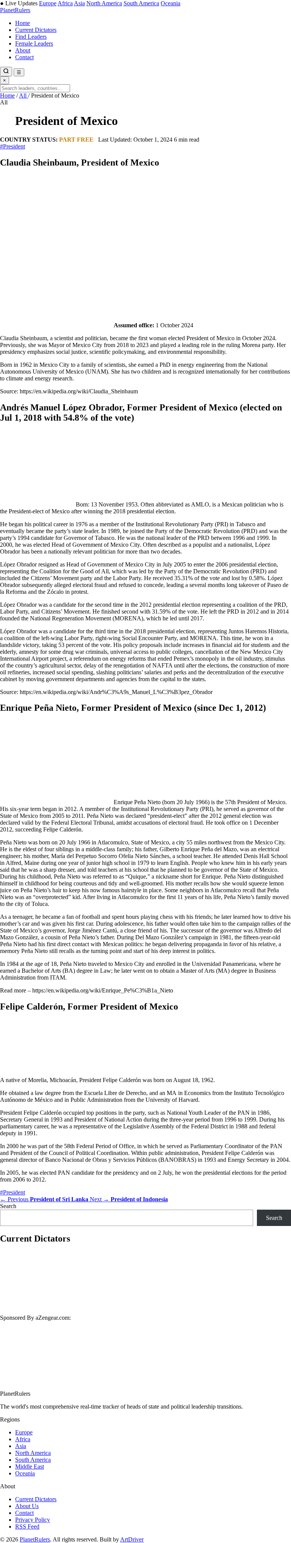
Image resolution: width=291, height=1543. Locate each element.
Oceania (170, 3)
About (22, 50)
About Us (27, 1506)
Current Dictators (35, 30)
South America (141, 3)
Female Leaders (34, 43)
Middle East (29, 1466)
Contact (24, 57)
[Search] (6, 71)
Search (8, 1206)
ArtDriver (132, 1539)
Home (22, 23)
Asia (79, 3)
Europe (47, 3)
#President (12, 146)
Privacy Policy (32, 1519)
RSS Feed (27, 1526)
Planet (15, 10)
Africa (65, 3)
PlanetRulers (35, 1539)
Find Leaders (31, 36)
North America (104, 3)
